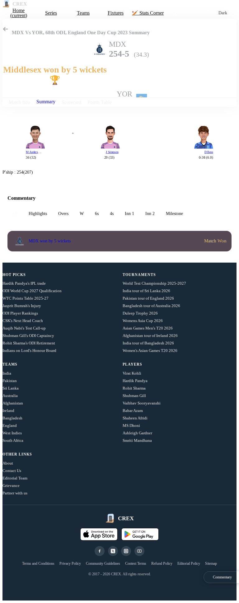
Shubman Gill (134, 395)
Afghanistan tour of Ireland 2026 (150, 335)
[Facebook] (100, 551)
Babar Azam (133, 410)
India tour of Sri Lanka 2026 (146, 290)
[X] (113, 551)
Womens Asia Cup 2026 (143, 320)
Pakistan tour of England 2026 (148, 298)
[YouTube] (139, 551)
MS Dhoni (131, 425)
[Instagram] (126, 551)
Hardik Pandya (135, 380)
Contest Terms (135, 563)
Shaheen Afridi (135, 418)
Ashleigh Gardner (137, 433)
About (7, 463)
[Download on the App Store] (99, 534)
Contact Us (11, 470)
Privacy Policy (70, 563)
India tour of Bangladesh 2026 (148, 343)
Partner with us (14, 493)
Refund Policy (161, 563)
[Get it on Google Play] (140, 534)
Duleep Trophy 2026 (140, 313)
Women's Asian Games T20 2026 (150, 350)
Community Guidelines (103, 563)
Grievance (11, 485)
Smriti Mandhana (137, 440)
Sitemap (211, 563)
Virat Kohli (132, 373)
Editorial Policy (188, 563)
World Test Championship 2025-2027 (154, 283)
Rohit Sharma (134, 388)
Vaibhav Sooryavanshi (142, 403)
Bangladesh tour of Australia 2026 (151, 305)
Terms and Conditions (38, 563)
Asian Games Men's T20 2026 (148, 328)
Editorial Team (14, 478)
